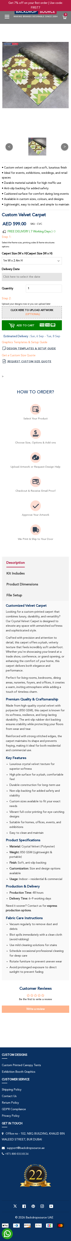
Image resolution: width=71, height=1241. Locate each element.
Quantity (7, 288)
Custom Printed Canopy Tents (21, 1065)
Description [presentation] (15, 562)
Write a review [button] (35, 1009)
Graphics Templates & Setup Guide (24, 342)
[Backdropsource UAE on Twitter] (15, 1206)
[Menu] (8, 17)
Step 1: (6, 237)
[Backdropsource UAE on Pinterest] (33, 1206)
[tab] (22, 563)
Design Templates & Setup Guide (31, 348)
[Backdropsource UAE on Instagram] (42, 1206)
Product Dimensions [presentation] (22, 584)
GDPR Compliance (14, 1109)
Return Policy (10, 1102)
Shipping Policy (11, 1089)
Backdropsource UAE (39, 1217)
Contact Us (9, 1096)
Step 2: (6, 298)
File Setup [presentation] (14, 595)
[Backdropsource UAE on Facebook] (24, 1206)
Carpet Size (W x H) (39, 253)
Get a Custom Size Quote (19, 355)
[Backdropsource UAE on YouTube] (51, 1206)
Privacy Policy (10, 1116)
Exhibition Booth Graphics (18, 1071)
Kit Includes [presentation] (15, 573)
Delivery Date (11, 269)
